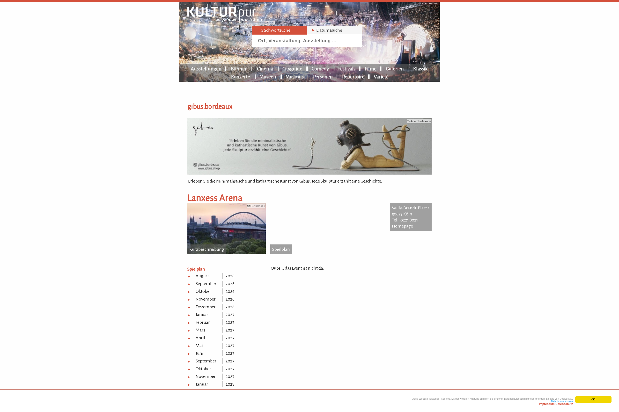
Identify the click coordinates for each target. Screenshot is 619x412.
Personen (323, 76)
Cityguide (292, 68)
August (202, 275)
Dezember (206, 306)
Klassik (420, 68)
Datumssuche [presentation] (326, 30)
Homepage (402, 226)
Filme (370, 68)
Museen (267, 76)
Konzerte (240, 76)
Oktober (203, 291)
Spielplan (281, 249)
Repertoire (353, 76)
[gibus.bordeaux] (309, 173)
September (206, 283)
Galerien (395, 68)
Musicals (295, 76)
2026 (230, 275)
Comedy (320, 68)
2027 (230, 314)
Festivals (346, 68)
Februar (203, 322)
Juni (199, 353)
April (200, 337)
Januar (202, 314)
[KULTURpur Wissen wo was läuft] (224, 19)
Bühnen (239, 68)
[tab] (279, 30)
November (206, 299)
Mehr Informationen (556, 402)
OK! (593, 399)
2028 (230, 384)
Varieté (381, 76)
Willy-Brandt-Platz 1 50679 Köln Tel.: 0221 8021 (411, 214)
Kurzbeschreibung (206, 249)
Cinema (265, 68)
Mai (199, 345)
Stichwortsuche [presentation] (273, 30)
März (201, 330)
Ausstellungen (206, 68)
